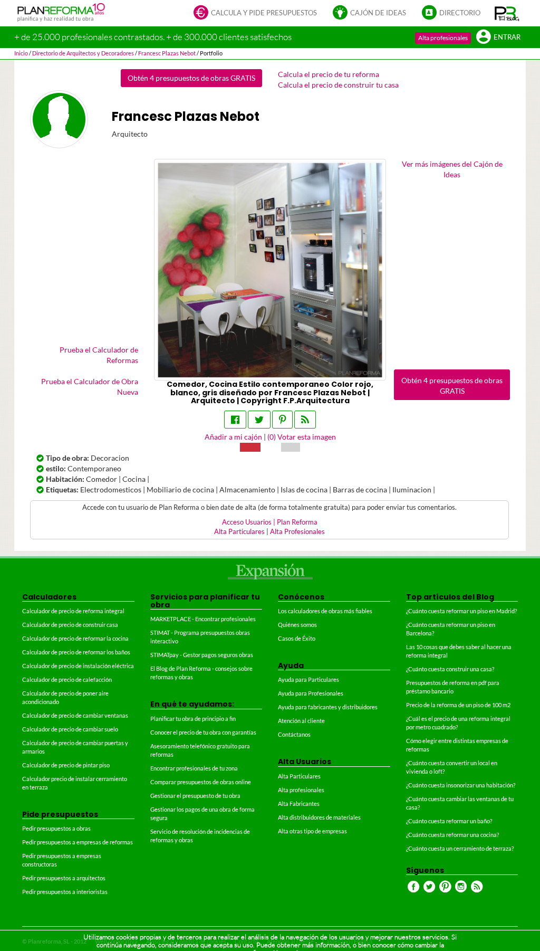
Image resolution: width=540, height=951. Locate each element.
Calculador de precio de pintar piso (66, 765)
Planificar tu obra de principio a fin (193, 718)
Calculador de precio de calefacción (67, 679)
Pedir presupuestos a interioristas (65, 891)
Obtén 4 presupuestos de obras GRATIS (191, 77)
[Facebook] (235, 420)
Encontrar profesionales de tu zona (194, 768)
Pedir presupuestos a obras (56, 828)
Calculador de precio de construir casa (70, 624)
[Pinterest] (282, 420)
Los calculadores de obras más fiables (325, 610)
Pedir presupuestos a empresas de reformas (77, 842)
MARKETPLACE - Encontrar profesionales (203, 618)
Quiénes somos (297, 624)
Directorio (459, 13)
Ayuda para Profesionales (310, 693)
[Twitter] (259, 420)
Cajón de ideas (378, 13)
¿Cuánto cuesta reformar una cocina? (452, 834)
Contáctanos (294, 734)
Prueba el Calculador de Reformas (99, 355)
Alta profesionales (443, 38)
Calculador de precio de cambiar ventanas (75, 715)
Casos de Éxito (296, 638)
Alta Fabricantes (299, 803)
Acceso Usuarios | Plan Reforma (269, 522)
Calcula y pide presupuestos (264, 13)
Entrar (507, 37)
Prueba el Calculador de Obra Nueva (89, 386)
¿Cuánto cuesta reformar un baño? (449, 820)
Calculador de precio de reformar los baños (76, 652)
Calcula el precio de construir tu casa (338, 84)
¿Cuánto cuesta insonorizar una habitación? (460, 785)
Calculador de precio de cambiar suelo (70, 729)
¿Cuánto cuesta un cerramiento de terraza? (460, 848)
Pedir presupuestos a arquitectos (63, 877)
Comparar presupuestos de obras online (200, 781)
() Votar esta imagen (301, 436)
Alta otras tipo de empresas (312, 831)
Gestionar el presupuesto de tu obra (195, 795)
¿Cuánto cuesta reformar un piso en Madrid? (461, 610)
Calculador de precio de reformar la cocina (75, 638)
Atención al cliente (301, 720)
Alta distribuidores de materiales (319, 817)
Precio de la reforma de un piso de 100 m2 (458, 704)
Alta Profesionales (297, 532)
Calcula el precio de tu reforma (328, 74)
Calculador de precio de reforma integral (73, 610)
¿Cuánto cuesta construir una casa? (450, 668)
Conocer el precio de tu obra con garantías (203, 732)
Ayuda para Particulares (308, 679)
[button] (507, 13)
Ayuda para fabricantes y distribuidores (328, 706)
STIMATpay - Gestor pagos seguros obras (201, 654)
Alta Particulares (239, 532)
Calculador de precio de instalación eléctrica (78, 665)
